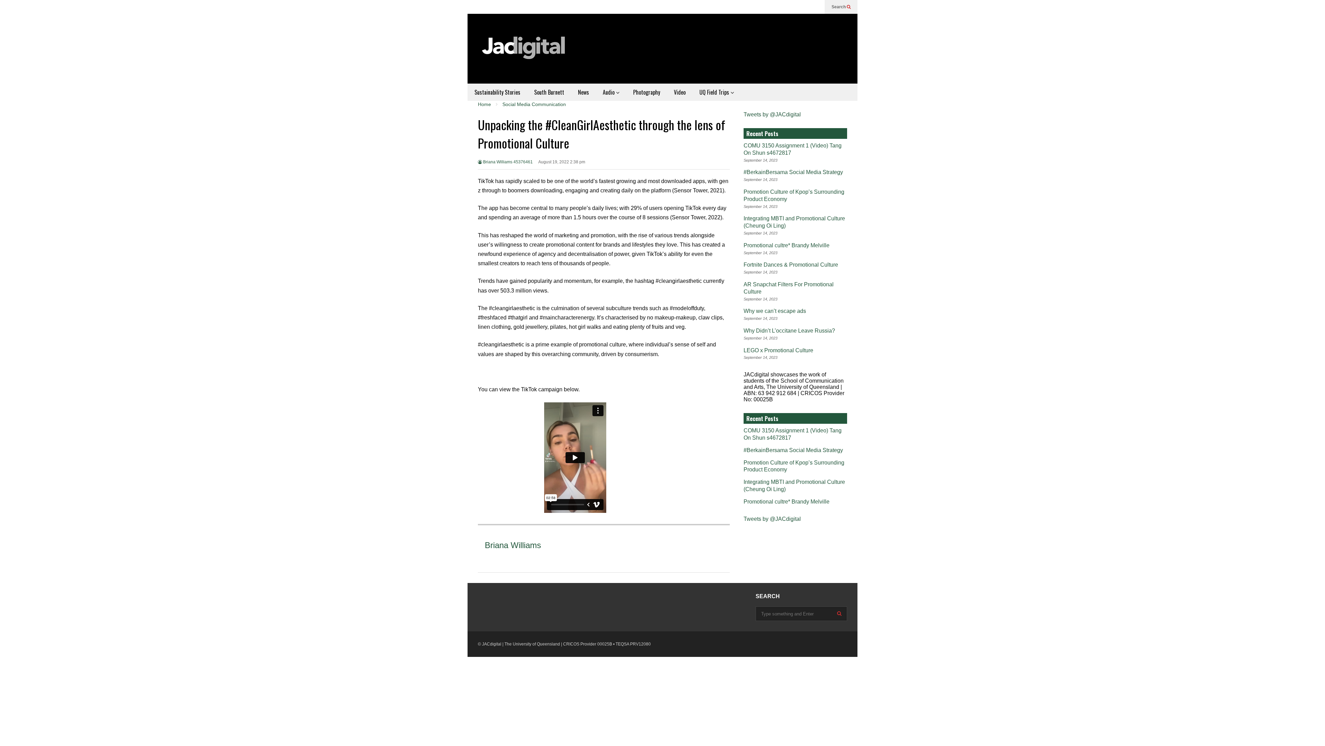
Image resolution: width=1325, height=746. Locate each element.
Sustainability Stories (497, 92)
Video (680, 92)
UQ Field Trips (714, 92)
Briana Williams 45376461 (507, 162)
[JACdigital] (524, 52)
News (583, 92)
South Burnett (549, 92)
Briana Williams (513, 545)
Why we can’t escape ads (775, 311)
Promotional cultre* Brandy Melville (787, 245)
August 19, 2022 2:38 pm (561, 162)
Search (839, 6)
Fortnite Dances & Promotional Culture (791, 265)
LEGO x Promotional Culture (778, 350)
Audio (609, 92)
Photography (646, 92)
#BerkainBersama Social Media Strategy (793, 172)
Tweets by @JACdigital (772, 114)
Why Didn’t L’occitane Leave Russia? (789, 331)
